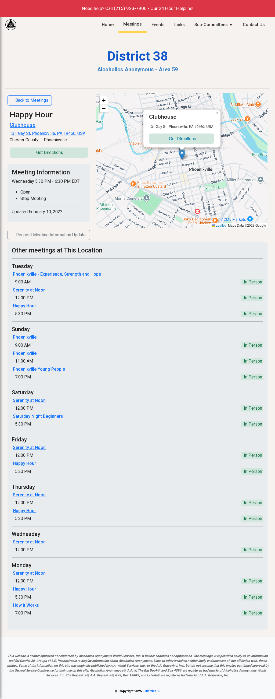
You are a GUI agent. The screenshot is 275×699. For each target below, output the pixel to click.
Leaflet (220, 225)
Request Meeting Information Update (51, 234)
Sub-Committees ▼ (213, 24)
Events (158, 24)
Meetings (132, 24)
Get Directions (49, 152)
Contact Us (254, 24)
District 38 (152, 691)
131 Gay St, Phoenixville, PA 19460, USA (47, 133)
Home (108, 24)
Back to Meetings (31, 100)
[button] (182, 154)
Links (179, 24)
